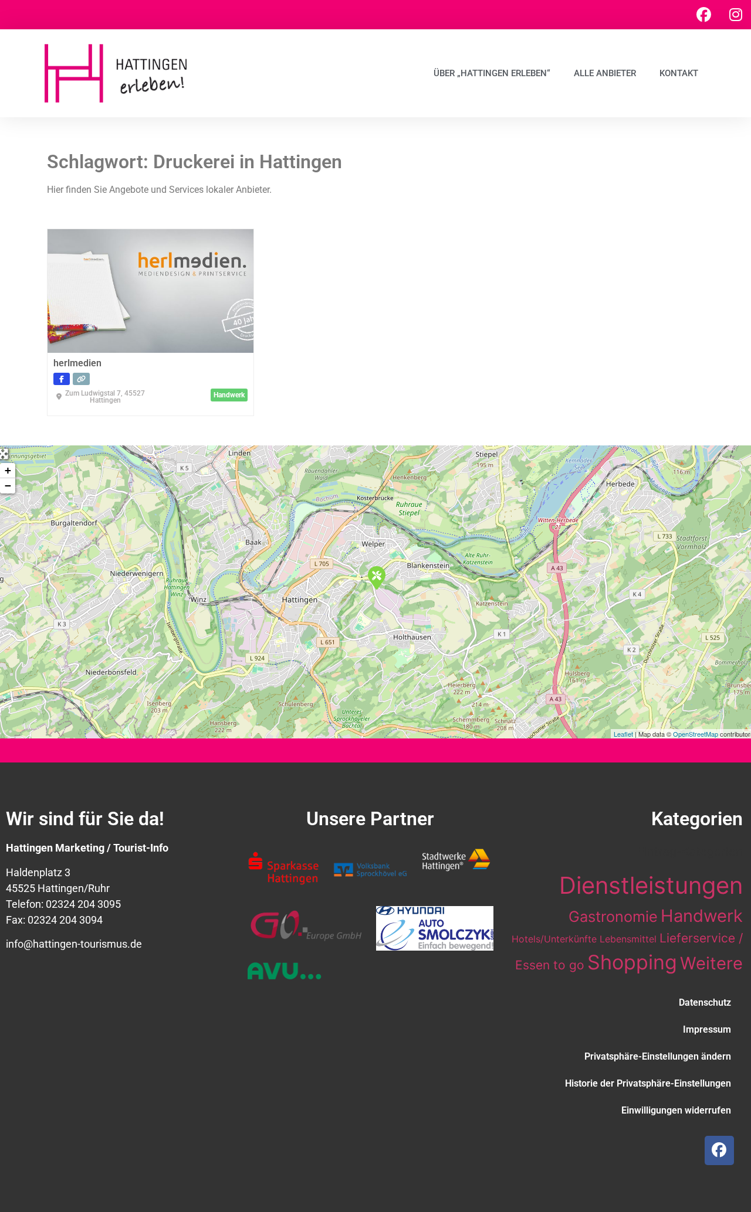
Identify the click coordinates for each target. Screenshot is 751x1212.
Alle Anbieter (605, 73)
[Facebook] (703, 14)
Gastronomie (613, 916)
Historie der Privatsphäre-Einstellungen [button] (648, 1083)
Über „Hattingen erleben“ (492, 73)
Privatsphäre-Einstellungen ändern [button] (657, 1056)
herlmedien (77, 363)
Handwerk (702, 915)
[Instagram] (735, 14)
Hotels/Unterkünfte (554, 939)
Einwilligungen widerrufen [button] (676, 1110)
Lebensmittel (628, 939)
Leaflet (623, 733)
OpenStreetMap (695, 733)
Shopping (632, 962)
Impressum (707, 1029)
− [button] (8, 485)
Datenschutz (705, 1002)
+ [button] (8, 470)
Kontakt (678, 73)
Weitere (711, 963)
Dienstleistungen (651, 885)
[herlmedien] (376, 577)
